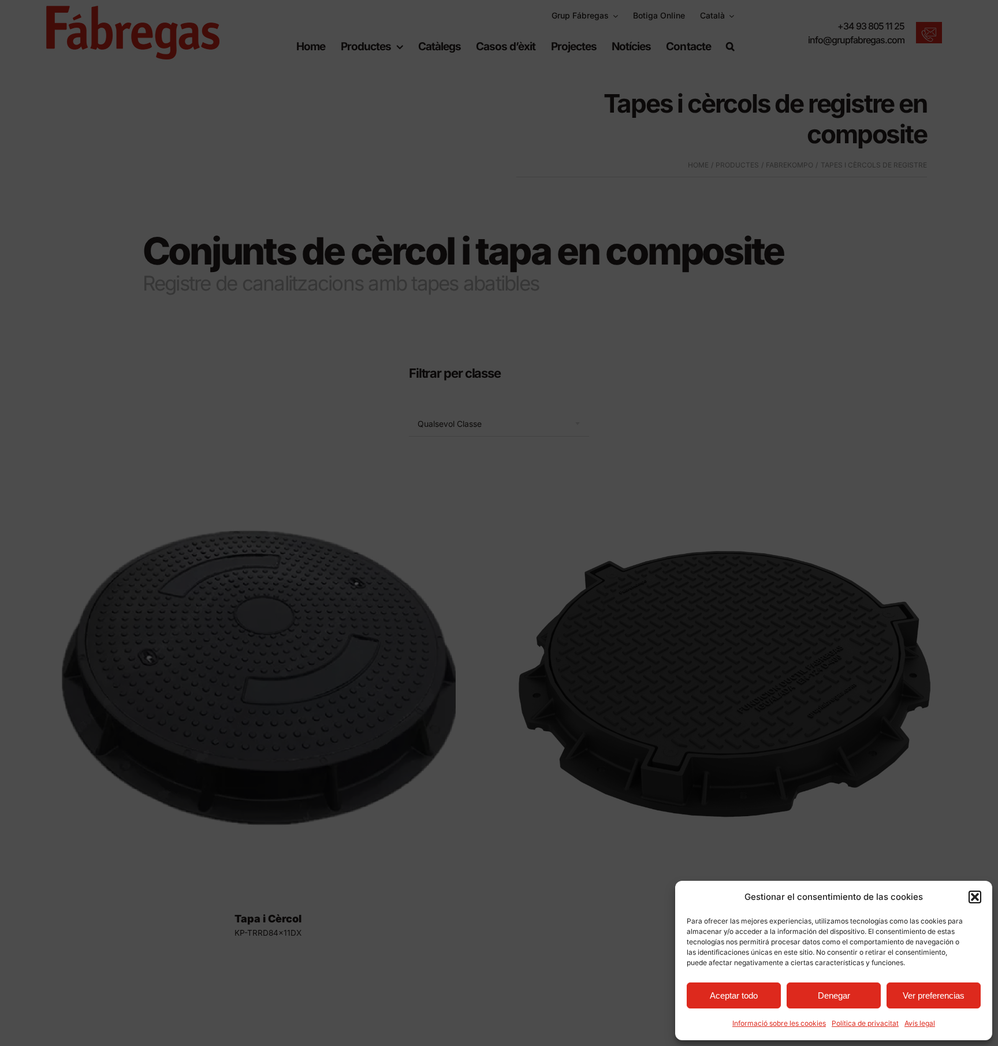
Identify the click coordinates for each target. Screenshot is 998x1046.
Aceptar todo (734, 995)
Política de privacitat (865, 1023)
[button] (975, 897)
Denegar (834, 995)
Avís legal (919, 1023)
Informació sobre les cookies (779, 1023)
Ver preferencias (934, 995)
